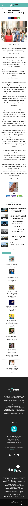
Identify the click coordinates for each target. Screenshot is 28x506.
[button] (2, 5)
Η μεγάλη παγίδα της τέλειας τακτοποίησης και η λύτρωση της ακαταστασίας (18, 216)
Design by (19, 504)
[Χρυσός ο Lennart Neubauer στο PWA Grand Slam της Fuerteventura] (12, 259)
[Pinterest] (15, 18)
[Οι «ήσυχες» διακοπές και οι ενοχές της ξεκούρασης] (4, 244)
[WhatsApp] (18, 18)
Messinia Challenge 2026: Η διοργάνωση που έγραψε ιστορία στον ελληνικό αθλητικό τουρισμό (12, 294)
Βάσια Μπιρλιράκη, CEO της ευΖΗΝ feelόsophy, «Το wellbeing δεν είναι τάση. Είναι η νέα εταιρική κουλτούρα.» (12, 278)
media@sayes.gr (14, 449)
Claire (4, 14)
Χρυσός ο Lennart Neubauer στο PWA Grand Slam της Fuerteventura (11, 265)
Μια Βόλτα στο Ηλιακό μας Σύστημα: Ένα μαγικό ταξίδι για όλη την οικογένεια (12, 308)
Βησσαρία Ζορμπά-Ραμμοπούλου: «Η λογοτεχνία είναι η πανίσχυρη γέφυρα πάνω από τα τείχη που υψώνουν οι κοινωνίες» (12, 353)
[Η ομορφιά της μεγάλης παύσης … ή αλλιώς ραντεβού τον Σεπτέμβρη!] (4, 210)
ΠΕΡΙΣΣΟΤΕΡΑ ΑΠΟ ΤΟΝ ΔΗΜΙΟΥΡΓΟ (13, 204)
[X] (12, 18)
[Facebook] (9, 18)
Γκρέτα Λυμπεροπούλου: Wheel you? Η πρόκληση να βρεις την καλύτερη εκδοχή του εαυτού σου (12, 337)
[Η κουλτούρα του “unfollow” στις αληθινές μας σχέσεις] (4, 231)
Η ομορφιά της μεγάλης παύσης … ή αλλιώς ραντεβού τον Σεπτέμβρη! (17, 210)
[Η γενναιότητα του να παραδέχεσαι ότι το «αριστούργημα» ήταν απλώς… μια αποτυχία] (4, 223)
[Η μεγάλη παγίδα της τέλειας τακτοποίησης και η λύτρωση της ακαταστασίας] (4, 216)
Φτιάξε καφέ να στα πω (14, 8)
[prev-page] (13, 249)
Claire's (6, 8)
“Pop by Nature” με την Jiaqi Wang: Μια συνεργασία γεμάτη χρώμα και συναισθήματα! (12, 323)
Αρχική (2, 8)
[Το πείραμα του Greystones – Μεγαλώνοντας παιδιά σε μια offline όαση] (4, 238)
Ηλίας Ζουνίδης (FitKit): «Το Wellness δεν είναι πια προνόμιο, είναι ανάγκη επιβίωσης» (12, 369)
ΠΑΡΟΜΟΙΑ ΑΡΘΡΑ (13, 202)
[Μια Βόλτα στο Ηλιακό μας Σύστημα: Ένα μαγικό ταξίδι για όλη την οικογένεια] (12, 302)
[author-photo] (14, 191)
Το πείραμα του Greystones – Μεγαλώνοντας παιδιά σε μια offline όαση (18, 238)
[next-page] (15, 249)
